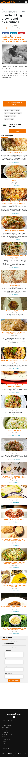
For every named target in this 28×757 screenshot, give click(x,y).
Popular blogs (6, 739)
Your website (8, 673)
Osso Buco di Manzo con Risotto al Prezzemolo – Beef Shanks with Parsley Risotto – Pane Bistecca (14, 541)
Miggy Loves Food (16, 414)
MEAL (3, 36)
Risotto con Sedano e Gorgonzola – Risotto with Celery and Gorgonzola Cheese (14, 628)
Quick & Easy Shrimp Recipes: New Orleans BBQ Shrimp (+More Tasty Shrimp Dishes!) (14, 202)
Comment (8, 650)
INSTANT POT (17, 37)
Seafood (7, 116)
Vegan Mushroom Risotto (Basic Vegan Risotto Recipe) (14, 361)
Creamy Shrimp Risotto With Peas (14, 452)
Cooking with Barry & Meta (15, 315)
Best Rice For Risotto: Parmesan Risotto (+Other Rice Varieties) (14, 284)
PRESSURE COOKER (7, 37)
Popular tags (5, 732)
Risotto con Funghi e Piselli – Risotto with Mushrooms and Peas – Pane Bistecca (14, 562)
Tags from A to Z (6, 727)
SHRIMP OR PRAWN (13, 41)
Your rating (7, 648)
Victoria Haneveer (16, 392)
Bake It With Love (15, 162)
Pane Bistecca (16, 482)
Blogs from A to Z (7, 734)
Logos (4, 743)
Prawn (6, 113)
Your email (8, 666)
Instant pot (13, 113)
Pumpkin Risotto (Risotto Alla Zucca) (14, 230)
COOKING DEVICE (16, 36)
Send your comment (14, 680)
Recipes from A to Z (7, 720)
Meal (11, 110)
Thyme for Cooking (16, 185)
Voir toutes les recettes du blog (17, 130)
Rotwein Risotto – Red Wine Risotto (14, 519)
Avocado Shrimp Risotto (14, 430)
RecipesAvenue (8, 1)
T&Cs (3, 746)
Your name (8, 659)
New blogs (5, 736)
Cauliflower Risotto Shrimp (14, 409)
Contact (4, 741)
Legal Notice (5, 748)
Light (19, 113)
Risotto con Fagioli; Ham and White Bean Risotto (14, 179)
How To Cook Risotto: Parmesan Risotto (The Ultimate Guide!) (14, 256)
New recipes (5, 723)
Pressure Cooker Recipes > (11, 9)
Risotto (17, 110)
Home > (3, 9)
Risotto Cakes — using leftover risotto (14, 311)
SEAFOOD (4, 41)
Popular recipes (6, 725)
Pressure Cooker (9, 119)
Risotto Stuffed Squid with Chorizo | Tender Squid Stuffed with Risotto (14, 385)
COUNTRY (4, 39)
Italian (6, 110)
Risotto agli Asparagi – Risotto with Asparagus (14, 499)
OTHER (8, 36)
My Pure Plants (15, 368)
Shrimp (13, 116)
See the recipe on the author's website (14, 103)
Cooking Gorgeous (16, 239)
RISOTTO (4, 43)
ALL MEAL (23, 41)
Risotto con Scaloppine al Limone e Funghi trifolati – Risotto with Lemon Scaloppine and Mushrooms (14, 585)
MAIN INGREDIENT (19, 39)
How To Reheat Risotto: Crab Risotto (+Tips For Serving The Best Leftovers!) (14, 333)
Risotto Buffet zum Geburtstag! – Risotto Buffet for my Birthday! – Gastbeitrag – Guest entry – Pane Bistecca (14, 477)
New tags (4, 730)
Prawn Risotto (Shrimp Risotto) (14, 152)
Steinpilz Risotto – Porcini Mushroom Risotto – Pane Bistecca (14, 607)
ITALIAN (11, 39)
